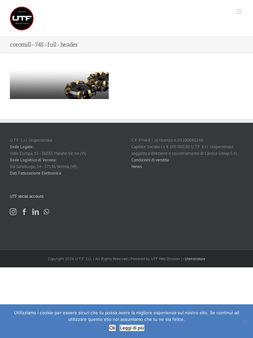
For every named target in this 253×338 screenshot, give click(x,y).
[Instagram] (13, 212)
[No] (244, 321)
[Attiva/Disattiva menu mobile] (239, 11)
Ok (112, 327)
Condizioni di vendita (150, 160)
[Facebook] (24, 212)
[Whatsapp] (46, 212)
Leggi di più (132, 327)
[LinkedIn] (35, 212)
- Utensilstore (194, 258)
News (136, 166)
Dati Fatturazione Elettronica (35, 173)
